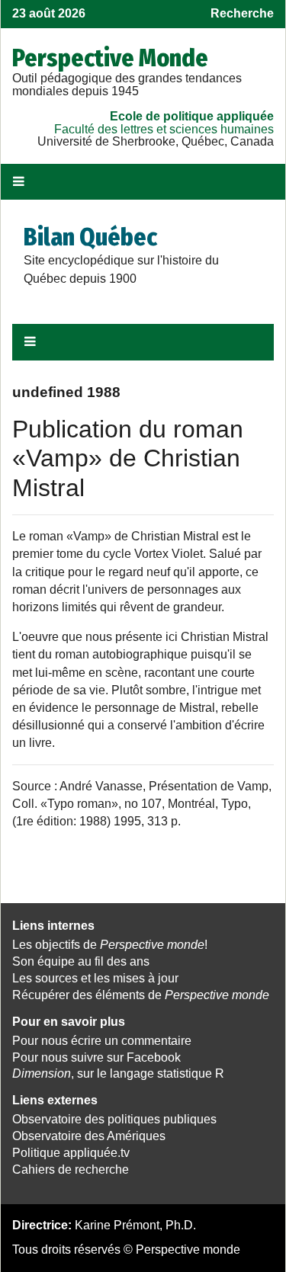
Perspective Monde (110, 57)
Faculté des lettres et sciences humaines (164, 129)
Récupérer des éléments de (140, 994)
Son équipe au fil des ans (80, 961)
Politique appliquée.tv (71, 1152)
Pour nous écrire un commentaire (101, 1040)
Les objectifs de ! (109, 944)
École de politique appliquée (192, 116)
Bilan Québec (90, 237)
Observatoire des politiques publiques (114, 1119)
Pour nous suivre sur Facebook (96, 1057)
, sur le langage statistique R (118, 1073)
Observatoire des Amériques (88, 1135)
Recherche (242, 13)
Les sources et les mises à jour (95, 978)
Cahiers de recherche (70, 1169)
